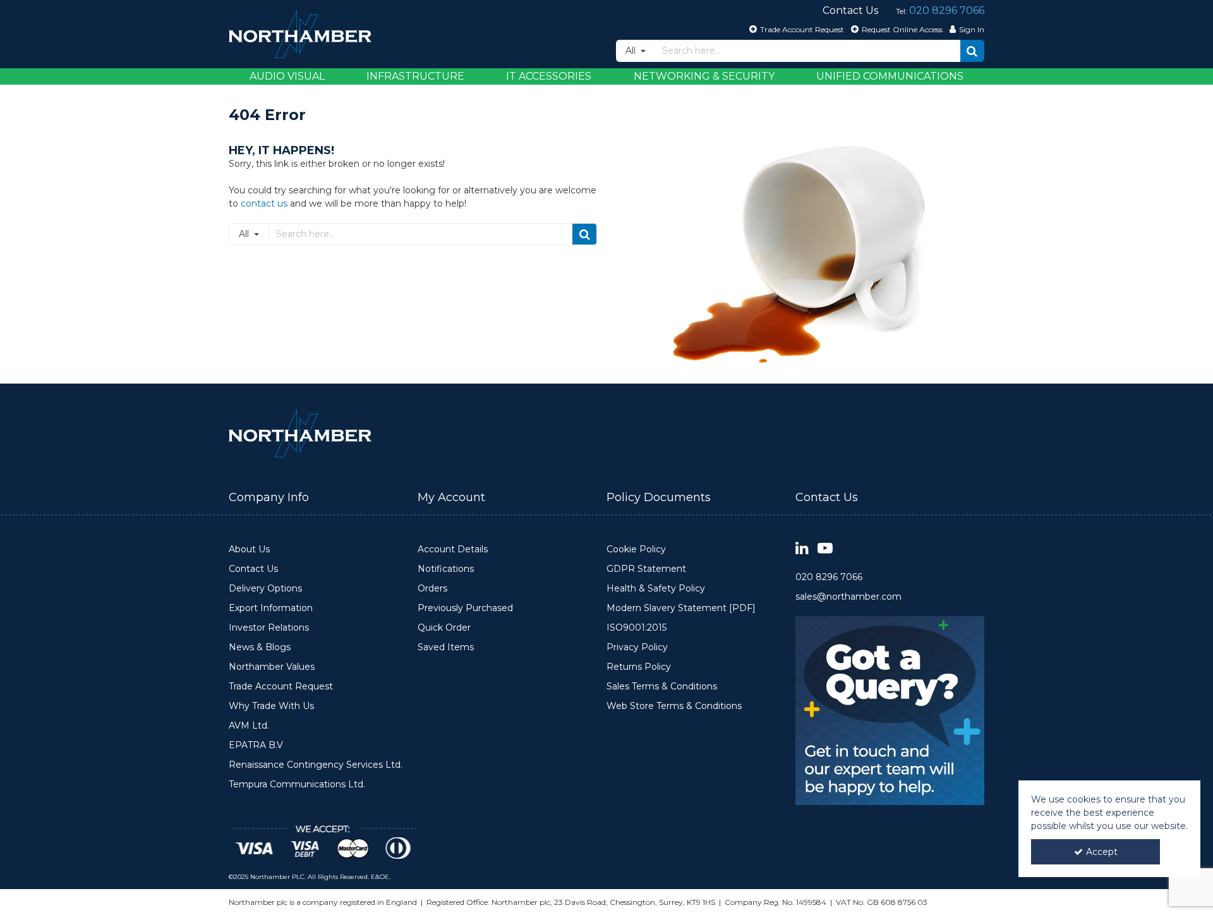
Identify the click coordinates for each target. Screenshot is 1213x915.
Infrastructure (415, 76)
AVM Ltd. (249, 725)
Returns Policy (638, 667)
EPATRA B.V (256, 745)
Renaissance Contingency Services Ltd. (315, 765)
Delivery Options (265, 588)
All (631, 50)
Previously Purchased (465, 608)
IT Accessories (548, 76)
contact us (264, 203)
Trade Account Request (281, 686)
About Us (249, 549)
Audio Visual (287, 76)
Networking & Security (704, 76)
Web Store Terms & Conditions (674, 706)
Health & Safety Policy (655, 588)
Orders (432, 588)
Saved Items (446, 647)
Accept (1102, 851)
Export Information (271, 608)
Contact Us (253, 569)
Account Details (453, 549)
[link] (802, 549)
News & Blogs (260, 647)
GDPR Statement (646, 569)
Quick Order (444, 627)
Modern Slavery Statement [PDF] (681, 608)
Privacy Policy (637, 647)
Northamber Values (272, 667)
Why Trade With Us (271, 706)
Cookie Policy (636, 549)
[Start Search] (972, 51)
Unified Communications (889, 76)
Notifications (446, 569)
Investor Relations (269, 627)
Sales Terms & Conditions (661, 686)
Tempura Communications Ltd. (297, 784)
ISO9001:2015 (636, 627)
